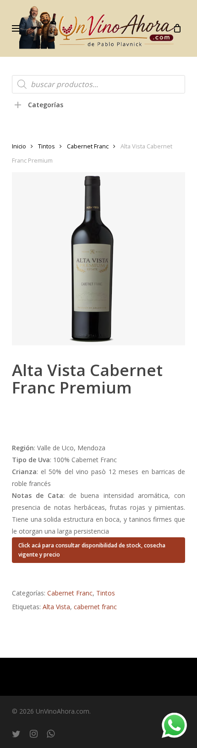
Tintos (46, 146)
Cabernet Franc (88, 146)
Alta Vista (56, 606)
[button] (17, 28)
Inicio (19, 146)
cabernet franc (95, 606)
